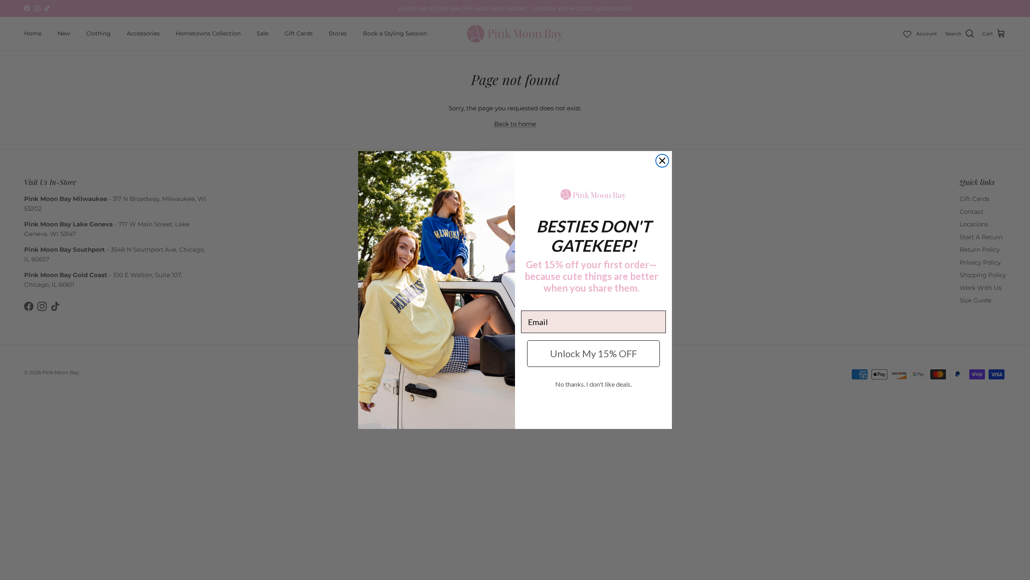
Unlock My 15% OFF (593, 353)
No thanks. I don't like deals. (593, 384)
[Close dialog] (662, 160)
